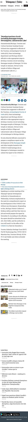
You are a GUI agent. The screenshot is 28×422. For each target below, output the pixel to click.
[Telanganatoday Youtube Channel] (14, 276)
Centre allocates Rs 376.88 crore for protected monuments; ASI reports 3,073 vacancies (18, 298)
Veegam (20, 419)
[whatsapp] (2, 100)
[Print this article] (25, 100)
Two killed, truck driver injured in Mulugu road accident (17, 312)
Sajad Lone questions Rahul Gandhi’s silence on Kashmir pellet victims (14, 396)
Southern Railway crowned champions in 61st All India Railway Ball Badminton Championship (14, 382)
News (5, 9)
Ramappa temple (19, 143)
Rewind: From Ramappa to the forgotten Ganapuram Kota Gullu (17, 305)
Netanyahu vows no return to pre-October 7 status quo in (13, 368)
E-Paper (25, 5)
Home (2, 9)
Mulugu (11, 282)
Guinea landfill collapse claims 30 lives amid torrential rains (13, 362)
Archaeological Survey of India (12, 279)
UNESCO (4, 226)
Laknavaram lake (4, 282)
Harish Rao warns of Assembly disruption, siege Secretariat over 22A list (14, 404)
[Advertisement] (14, 257)
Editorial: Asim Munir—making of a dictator (13, 375)
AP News (17, 5)
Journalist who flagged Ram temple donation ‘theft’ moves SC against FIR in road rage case (14, 354)
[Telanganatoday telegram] (21, 276)
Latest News (4, 350)
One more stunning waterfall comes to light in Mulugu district (12, 188)
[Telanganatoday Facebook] (9, 276)
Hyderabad (3, 5)
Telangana (11, 5)
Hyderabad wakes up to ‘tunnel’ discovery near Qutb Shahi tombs (18, 291)
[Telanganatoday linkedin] (19, 276)
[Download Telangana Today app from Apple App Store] (19, 100)
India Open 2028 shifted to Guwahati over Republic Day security (14, 390)
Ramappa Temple (18, 282)
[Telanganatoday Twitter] (12, 276)
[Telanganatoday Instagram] (17, 276)
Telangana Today (6, 74)
